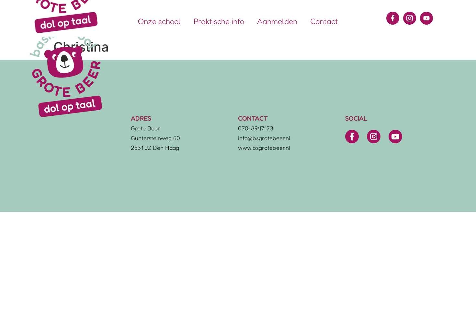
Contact (324, 21)
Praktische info (219, 21)
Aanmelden (277, 21)
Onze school (159, 21)
